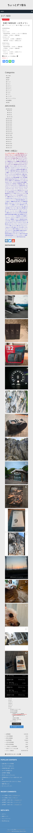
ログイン (4, 814)
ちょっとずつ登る (12, 829)
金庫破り (16, 214)
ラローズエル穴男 (19, 227)
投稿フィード (5, 816)
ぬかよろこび (9, 227)
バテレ (21, 177)
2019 (9, 131)
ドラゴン (20, 209)
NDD (19, 25)
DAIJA (23, 220)
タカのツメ (7, 182)
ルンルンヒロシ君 (16, 212)
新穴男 (21, 185)
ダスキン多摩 (8, 180)
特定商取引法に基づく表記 (12, 754)
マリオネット (21, 235)
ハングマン (17, 204)
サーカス (13, 174)
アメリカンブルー (18, 203)
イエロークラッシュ (14, 185)
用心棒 (25, 212)
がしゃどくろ (8, 158)
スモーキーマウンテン (13, 209)
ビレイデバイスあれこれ (8, 766)
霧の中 (14, 228)
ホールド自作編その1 (7, 770)
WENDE (11, 235)
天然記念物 (7, 235)
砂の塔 (22, 171)
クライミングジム (11, 98)
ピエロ (20, 163)
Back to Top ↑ (23, 831)
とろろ (21, 216)
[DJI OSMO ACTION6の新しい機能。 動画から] (16, 543)
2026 (9, 109)
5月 (10, 110)
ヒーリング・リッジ (19, 167)
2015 (9, 139)
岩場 (8, 102)
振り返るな (21, 153)
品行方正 (17, 155)
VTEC (15, 193)
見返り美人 (7, 167)
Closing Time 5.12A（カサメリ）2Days (11, 781)
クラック (9, 90)
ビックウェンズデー (22, 166)
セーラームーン (18, 206)
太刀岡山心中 (23, 161)
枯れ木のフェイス (8, 232)
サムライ (25, 222)
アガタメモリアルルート (20, 232)
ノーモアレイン (12, 169)
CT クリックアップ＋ (7, 786)
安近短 (17, 228)
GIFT (23, 204)
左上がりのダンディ (22, 164)
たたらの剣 (24, 203)
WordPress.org (5, 821)
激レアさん (19, 208)
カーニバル (21, 228)
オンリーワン (14, 224)
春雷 (17, 220)
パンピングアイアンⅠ (20, 191)
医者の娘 (21, 219)
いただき (12, 167)
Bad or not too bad (23, 233)
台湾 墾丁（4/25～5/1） (7, 800)
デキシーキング (13, 208)
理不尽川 (20, 190)
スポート (9, 86)
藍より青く (23, 183)
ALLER (17, 174)
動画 (8, 77)
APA (8, 198)
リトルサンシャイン (12, 236)
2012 (9, 145)
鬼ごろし (24, 156)
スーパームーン (22, 217)
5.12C (9, 25)
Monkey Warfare (8, 233)
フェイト (23, 211)
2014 (9, 141)
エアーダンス (15, 187)
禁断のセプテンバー (11, 196)
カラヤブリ (21, 187)
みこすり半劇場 (22, 201)
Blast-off (22, 212)
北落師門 (17, 230)
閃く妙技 (14, 227)
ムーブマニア (12, 206)
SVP (24, 177)
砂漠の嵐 (7, 214)
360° (8, 79)
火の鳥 (17, 217)
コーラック (24, 209)
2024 (9, 120)
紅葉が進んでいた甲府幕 (8, 763)
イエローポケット (24, 179)
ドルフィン (13, 217)
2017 (9, 135)
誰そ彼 (18, 180)
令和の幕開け (24, 182)
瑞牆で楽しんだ (5, 783)
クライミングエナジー (18, 222)
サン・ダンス (13, 182)
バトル (25, 228)
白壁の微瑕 (22, 169)
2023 (9, 122)
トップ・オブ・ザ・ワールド (15, 159)
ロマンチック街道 (11, 230)
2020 (9, 129)
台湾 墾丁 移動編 (6, 772)
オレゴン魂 (13, 180)
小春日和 (15, 164)
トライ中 (6, 25)
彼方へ (22, 195)
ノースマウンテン (13, 190)
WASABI (18, 216)
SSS (15, 201)
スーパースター (12, 175)
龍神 (21, 204)
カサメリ (14, 25)
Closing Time (11, 179)
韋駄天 (22, 214)
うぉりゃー (17, 219)
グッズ (8, 81)
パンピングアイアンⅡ (22, 172)
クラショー (20, 198)
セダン (20, 174)
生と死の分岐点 (10, 191)
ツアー (8, 94)
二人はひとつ (13, 220)
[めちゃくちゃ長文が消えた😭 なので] (16, 520)
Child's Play (15, 158)
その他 (8, 75)
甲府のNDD (18, 199)
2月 (10, 114)
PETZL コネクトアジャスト (8, 775)
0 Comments (25, 25)
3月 (10, 112)
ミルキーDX (7, 220)
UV (24, 214)
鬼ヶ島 (17, 201)
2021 (9, 127)
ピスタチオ (19, 156)
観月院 (18, 169)
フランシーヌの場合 (21, 175)
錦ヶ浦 (19, 214)
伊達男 (24, 216)
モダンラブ (10, 164)
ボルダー (9, 88)
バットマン (16, 235)
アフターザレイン (15, 233)
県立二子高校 (17, 183)
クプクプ (15, 225)
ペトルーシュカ (12, 172)
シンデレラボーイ (11, 153)
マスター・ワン (8, 204)
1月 (10, 116)
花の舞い (7, 166)
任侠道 (13, 204)
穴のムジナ (16, 179)
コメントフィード (6, 818)
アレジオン (19, 196)
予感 (14, 232)
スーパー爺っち (9, 225)
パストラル (20, 224)
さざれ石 (19, 182)
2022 (9, 125)
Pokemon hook (22, 236)
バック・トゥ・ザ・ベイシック (12, 211)
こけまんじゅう (11, 203)
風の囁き (8, 208)
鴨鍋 (20, 211)
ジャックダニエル (24, 180)
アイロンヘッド (8, 187)
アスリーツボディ (14, 166)
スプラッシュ (20, 193)
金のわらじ (18, 171)
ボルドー (11, 212)
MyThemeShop (15, 831)
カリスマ (20, 158)
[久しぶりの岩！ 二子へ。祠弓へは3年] (16, 567)
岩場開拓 (9, 100)
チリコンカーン (12, 156)
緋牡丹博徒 (11, 214)
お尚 (10, 163)
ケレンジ (12, 155)
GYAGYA (20, 220)
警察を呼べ (23, 199)
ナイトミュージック (11, 199)
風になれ (19, 225)
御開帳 (18, 161)
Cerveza (25, 219)
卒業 (11, 171)
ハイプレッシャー (12, 195)
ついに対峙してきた (7, 795)
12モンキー (25, 185)
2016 (10, 137)
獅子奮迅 (24, 208)
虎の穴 (22, 155)
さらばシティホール (13, 198)
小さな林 (19, 195)
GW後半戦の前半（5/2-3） (8, 768)
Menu (2, 11)
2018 (10, 133)
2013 (9, 143)
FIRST (14, 171)
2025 (9, 118)
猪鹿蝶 (12, 201)
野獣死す (13, 219)
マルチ (8, 92)
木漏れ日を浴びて (23, 230)
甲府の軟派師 (16, 177)
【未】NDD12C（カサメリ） (15, 23)
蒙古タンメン (10, 193)
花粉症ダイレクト (11, 161)
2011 (9, 147)
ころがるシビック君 (9, 183)
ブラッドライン (14, 163)
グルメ (8, 83)
